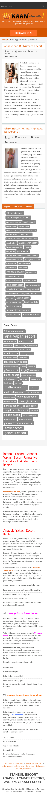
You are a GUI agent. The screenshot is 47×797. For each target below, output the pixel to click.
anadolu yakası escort (16, 763)
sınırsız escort (23, 298)
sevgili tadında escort (30, 293)
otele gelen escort (15, 285)
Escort (10, 51)
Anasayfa (5, 40)
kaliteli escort (31, 255)
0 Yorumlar (12, 56)
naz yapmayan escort (14, 281)
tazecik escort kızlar (31, 302)
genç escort (10, 251)
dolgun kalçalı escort (29, 239)
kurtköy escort (11, 264)
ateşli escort (29, 222)
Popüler (7, 207)
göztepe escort (38, 763)
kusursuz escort (24, 264)
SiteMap (28, 763)
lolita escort (23, 268)
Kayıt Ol (4, 6)
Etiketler (29, 207)
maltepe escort (15, 272)
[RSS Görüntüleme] (43, 6)
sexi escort (10, 298)
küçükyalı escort (19, 766)
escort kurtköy (11, 243)
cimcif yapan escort (13, 239)
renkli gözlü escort (15, 289)
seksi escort (12, 293)
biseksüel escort (12, 230)
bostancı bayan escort (28, 230)
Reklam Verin (23, 33)
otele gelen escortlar (33, 285)
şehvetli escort (31, 314)
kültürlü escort (11, 268)
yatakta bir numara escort (18, 310)
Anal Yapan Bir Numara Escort (23, 46)
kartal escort (30, 766)
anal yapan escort (18, 217)
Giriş (10, 6)
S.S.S (5, 763)
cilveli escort (25, 234)
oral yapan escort (30, 281)
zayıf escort (13, 314)
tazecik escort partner (14, 306)
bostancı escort (11, 235)
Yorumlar (18, 207)
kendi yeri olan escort (32, 260)
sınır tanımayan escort (14, 302)
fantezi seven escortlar (14, 247)
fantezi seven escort (28, 243)
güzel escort (22, 251)
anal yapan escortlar (13, 222)
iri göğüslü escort (15, 255)
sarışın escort (33, 289)
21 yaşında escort (15, 213)
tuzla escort (40, 766)
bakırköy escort (24, 226)
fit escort (28, 247)
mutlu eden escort (15, 276)
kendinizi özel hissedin (14, 260)
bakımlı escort (11, 226)
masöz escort (31, 272)
